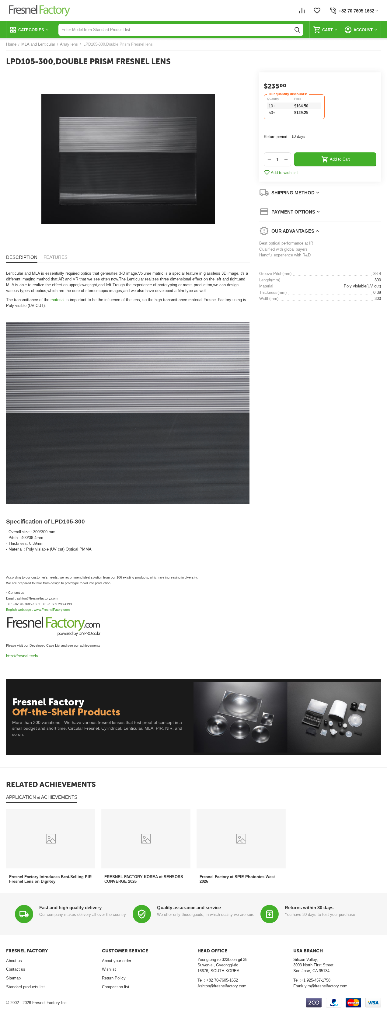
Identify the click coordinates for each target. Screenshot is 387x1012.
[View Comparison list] (302, 11)
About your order (116, 960)
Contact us (15, 969)
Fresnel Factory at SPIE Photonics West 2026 (237, 879)
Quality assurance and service (189, 907)
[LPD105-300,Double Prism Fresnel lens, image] (128, 159)
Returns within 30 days (309, 907)
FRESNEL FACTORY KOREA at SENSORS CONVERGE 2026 (143, 879)
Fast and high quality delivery (70, 907)
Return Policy (114, 978)
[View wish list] (317, 11)
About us (14, 960)
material (57, 299)
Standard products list (25, 987)
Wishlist (109, 969)
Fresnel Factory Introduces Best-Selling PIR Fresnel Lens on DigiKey (50, 879)
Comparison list (115, 987)
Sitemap (13, 978)
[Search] (297, 29)
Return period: (276, 136)
